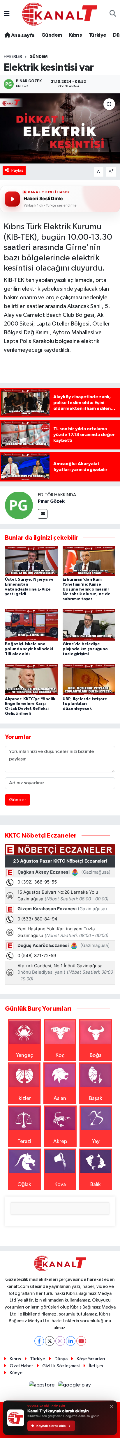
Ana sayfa (22, 35)
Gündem (51, 35)
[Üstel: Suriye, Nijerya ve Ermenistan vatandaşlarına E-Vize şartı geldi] (31, 561)
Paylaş (17, 170)
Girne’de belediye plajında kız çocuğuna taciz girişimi (85, 649)
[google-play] (74, 1386)
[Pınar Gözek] (19, 505)
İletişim (96, 1366)
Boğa (96, 1055)
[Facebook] (39, 1341)
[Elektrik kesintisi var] (60, 128)
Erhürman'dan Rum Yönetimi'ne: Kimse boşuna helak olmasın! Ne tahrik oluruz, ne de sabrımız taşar (86, 589)
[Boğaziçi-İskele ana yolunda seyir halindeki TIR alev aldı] (31, 624)
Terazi (24, 1141)
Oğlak (24, 1184)
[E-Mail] (42, 514)
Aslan (60, 1098)
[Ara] (113, 14)
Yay (96, 1141)
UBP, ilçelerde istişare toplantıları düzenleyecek (85, 704)
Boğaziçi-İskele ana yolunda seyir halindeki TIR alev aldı (29, 649)
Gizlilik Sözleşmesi (61, 1366)
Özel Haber (21, 1366)
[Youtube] (81, 1341)
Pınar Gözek (51, 501)
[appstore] (42, 1386)
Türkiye (97, 35)
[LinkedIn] (70, 1341)
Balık (95, 1184)
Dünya (61, 1359)
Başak (95, 1098)
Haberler (13, 57)
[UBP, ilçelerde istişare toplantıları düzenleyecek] (89, 679)
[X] (49, 1341)
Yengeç (24, 1055)
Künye (16, 1373)
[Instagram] (60, 1341)
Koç (60, 1055)
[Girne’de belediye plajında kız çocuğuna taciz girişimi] (89, 624)
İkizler (24, 1098)
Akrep (60, 1141)
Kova (60, 1184)
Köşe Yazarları (91, 1359)
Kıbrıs (75, 35)
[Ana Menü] (7, 14)
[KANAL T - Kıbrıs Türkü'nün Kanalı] (59, 14)
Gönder (17, 799)
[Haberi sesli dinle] (12, 199)
